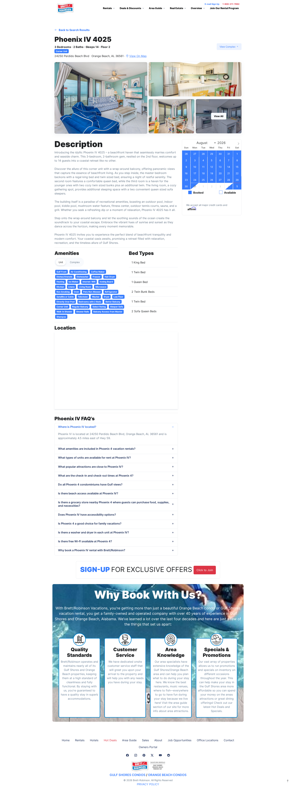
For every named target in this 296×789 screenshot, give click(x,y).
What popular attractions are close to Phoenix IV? (90, 466)
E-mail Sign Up (212, 4)
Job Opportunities (179, 740)
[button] (100, 98)
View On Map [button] (138, 56)
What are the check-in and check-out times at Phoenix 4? (95, 475)
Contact (229, 740)
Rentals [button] (107, 8)
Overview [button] (196, 8)
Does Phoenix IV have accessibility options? (87, 514)
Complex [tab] (75, 262)
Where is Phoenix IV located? (77, 426)
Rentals (79, 740)
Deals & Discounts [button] (130, 8)
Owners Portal (148, 747)
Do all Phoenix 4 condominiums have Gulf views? (90, 484)
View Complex (228, 46)
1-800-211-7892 (231, 4)
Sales (145, 740)
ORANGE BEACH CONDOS (167, 775)
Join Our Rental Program (224, 8)
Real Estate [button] (176, 8)
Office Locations (207, 740)
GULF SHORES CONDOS (127, 775)
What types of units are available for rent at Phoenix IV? (94, 457)
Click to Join (204, 570)
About (158, 740)
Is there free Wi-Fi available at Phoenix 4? (85, 541)
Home (66, 740)
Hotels (94, 740)
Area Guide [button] (155, 8)
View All (218, 116)
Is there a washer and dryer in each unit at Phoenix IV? (93, 532)
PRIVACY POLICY (148, 784)
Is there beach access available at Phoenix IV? (88, 493)
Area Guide (129, 740)
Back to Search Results (74, 30)
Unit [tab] (61, 262)
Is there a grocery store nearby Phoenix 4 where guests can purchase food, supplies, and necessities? (113, 504)
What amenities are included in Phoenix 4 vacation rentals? (96, 448)
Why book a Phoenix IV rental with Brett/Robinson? (91, 550)
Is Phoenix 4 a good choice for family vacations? (89, 523)
